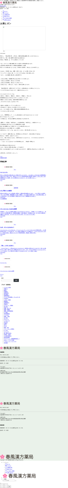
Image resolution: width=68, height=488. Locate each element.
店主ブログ (9, 469)
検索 (2, 278)
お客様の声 (9, 467)
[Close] (9, 486)
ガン (1, 156)
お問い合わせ (10, 472)
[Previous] (2, 485)
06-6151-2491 (3, 5)
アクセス (9, 465)
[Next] (6, 485)
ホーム (8, 464)
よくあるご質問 (10, 471)
